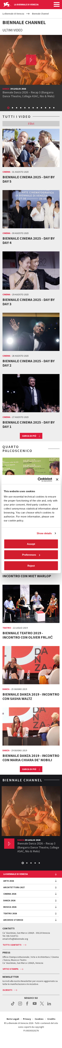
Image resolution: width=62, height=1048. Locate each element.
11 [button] (50, 108)
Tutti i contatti (12, 944)
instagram (20, 1005)
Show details (44, 533)
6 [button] (29, 108)
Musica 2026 (9, 906)
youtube (34, 1005)
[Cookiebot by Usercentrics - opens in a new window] (39, 479)
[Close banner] (57, 479)
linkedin (49, 1005)
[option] (31, 68)
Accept (31, 543)
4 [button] (21, 108)
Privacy (27, 1018)
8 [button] (37, 108)
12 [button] (54, 108)
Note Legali (13, 1018)
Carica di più (29, 435)
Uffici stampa (10, 968)
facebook (27, 1005)
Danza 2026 (9, 900)
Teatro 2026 (10, 913)
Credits (51, 1018)
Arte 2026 (8, 880)
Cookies (39, 1018)
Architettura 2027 (14, 887)
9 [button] (41, 108)
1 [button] (8, 108)
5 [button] (25, 108)
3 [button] (17, 108)
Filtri (31, 123)
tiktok (12, 1005)
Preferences (29, 554)
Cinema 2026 (9, 893)
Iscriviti (7, 990)
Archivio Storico (13, 919)
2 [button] (13, 108)
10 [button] (46, 108)
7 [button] (33, 108)
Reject (31, 565)
